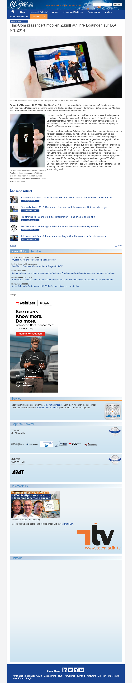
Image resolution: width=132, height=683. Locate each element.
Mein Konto (18, 678)
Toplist (114, 431)
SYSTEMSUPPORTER (17, 460)
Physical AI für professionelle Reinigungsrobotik (33, 259)
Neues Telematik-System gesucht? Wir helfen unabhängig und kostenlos (45, 286)
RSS (60, 675)
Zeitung (108, 11)
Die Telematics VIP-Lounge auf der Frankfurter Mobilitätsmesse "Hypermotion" (61, 226)
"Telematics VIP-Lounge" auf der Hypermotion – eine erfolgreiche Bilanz (58, 216)
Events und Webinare (73, 11)
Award (55, 11)
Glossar (102, 675)
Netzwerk (91, 675)
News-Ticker (19, 251)
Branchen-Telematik (29, 220)
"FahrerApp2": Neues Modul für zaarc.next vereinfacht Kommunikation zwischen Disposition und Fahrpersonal (62, 279)
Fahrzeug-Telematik (29, 201)
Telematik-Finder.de (19, 16)
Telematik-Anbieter (38, 11)
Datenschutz (50, 675)
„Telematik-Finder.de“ (53, 404)
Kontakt (81, 675)
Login (29, 678)
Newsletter (70, 675)
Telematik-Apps (16, 21)
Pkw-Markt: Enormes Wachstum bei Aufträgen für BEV (37, 266)
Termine (36, 251)
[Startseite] (66, 8)
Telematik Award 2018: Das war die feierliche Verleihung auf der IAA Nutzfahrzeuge (64, 207)
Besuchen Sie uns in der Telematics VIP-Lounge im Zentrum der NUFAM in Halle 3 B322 (66, 197)
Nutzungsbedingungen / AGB (27, 675)
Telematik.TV (39, 16)
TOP (120, 245)
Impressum (113, 675)
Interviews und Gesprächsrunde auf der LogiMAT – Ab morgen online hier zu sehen (64, 236)
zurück (13, 245)
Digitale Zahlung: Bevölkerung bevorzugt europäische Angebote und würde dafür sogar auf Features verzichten (62, 272)
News (22, 11)
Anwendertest (94, 11)
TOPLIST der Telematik (48, 407)
